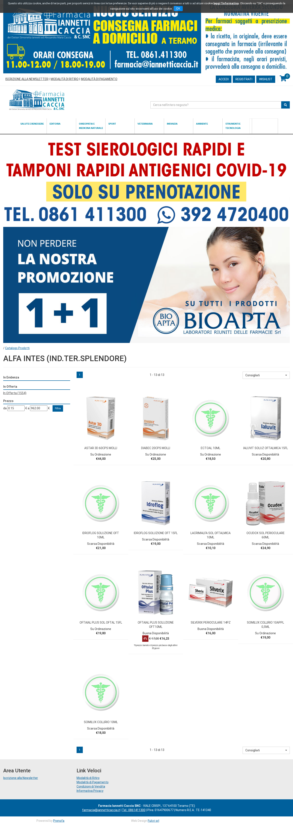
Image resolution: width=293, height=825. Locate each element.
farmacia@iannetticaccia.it (101, 810)
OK (178, 8)
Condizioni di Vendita (91, 786)
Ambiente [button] (202, 123)
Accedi (224, 79)
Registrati (244, 79)
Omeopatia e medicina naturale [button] (91, 126)
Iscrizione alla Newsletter (26, 79)
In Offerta (14, 393)
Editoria (55, 123)
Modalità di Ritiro (65, 79)
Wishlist (265, 79)
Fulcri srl (153, 820)
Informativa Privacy (90, 790)
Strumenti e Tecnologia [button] (233, 126)
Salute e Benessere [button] (32, 123)
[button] (266, 375)
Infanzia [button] (172, 123)
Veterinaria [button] (145, 123)
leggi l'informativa (226, 3)
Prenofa (58, 820)
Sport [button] (112, 123)
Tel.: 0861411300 (133, 810)
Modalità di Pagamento (99, 79)
